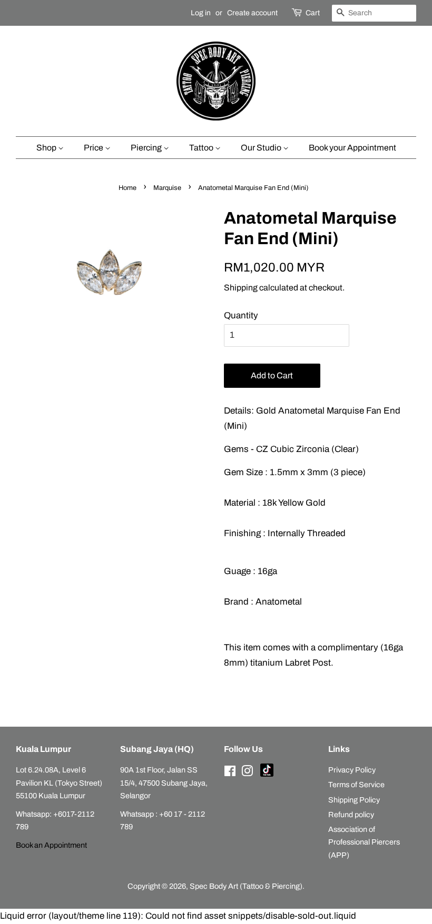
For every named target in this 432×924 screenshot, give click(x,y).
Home (127, 188)
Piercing (147, 147)
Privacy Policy (352, 770)
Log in (201, 13)
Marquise (167, 188)
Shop (47, 147)
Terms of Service (356, 784)
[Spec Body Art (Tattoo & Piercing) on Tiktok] (266, 774)
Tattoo (202, 147)
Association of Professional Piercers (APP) (364, 842)
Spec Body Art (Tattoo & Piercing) (246, 886)
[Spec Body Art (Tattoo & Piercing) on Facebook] (230, 773)
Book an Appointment (51, 845)
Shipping (241, 287)
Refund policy (351, 814)
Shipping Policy (354, 800)
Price (94, 147)
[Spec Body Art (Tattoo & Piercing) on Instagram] (247, 773)
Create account (252, 13)
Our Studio (262, 147)
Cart (313, 13)
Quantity (241, 315)
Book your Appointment (352, 147)
